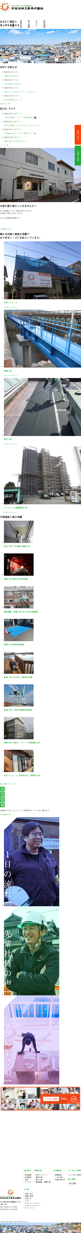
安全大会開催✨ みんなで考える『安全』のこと (22, 125)
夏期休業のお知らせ (11, 76)
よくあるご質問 (75, 1175)
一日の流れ (59, 1177)
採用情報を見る (6, 814)
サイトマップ (30, 1208)
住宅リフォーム (41, 1175)
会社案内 (13, 24)
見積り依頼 (29, 1196)
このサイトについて (32, 1205)
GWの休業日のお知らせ (13, 84)
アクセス (28, 1182)
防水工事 (39, 1179)
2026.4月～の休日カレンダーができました (20, 92)
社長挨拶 (28, 1177)
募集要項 (58, 1175)
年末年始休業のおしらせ (13, 99)
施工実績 (29, 24)
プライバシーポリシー (33, 1203)
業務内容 (21, 24)
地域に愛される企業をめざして (15, 141)
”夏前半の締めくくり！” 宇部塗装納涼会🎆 (20, 117)
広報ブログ (17, 113)
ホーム (6, 23)
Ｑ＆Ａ (37, 23)
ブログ (27, 1201)
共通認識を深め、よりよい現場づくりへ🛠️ (20, 133)
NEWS (15, 72)
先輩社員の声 (60, 1179)
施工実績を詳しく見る (8, 784)
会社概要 (28, 1175)
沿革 (26, 1179)
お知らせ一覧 (5, 103)
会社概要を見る (6, 229)
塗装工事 (39, 1177)
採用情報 (44, 24)
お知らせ (28, 1198)
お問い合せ (29, 1193)
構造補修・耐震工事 (43, 1182)
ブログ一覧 (4, 145)
